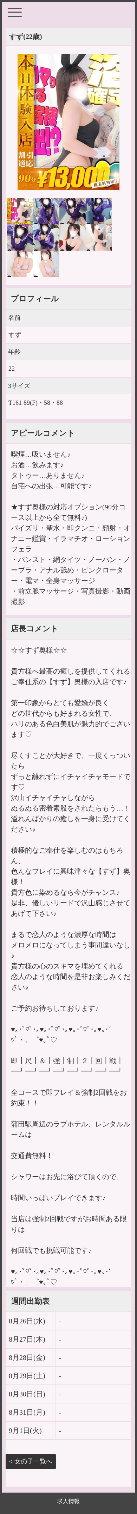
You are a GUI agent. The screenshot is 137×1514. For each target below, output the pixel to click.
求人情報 (68, 1501)
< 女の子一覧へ (30, 1461)
